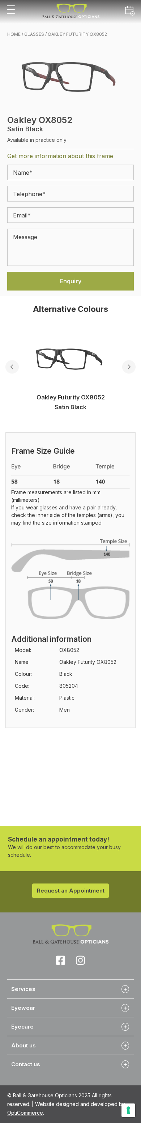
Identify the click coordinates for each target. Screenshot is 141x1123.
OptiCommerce (25, 1113)
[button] (11, 9)
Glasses (34, 34)
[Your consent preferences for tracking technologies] (128, 1110)
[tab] (70, 988)
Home (14, 34)
